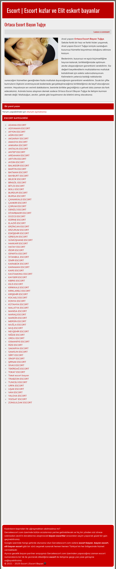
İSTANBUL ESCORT (18, 257)
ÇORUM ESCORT (17, 206)
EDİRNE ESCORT (17, 219)
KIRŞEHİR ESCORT (18, 294)
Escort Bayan (36, 563)
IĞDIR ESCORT (16, 250)
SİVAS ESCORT (16, 365)
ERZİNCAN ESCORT (18, 226)
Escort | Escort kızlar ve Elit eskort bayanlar (53, 10)
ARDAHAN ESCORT (19, 155)
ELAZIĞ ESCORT (17, 223)
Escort (24, 563)
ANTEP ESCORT (16, 152)
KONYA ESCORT (17, 301)
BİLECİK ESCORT (17, 179)
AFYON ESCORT (16, 131)
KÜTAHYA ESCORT (18, 304)
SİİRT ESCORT (15, 355)
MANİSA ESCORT (17, 311)
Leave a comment (101, 32)
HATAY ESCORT (16, 246)
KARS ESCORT (16, 270)
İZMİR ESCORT (16, 260)
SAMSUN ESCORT (18, 351)
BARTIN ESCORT (17, 169)
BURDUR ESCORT (18, 192)
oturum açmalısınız (36, 111)
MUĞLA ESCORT (17, 324)
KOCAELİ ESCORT (17, 297)
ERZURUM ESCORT (18, 229)
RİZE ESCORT (15, 345)
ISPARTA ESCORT (17, 253)
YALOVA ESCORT (17, 395)
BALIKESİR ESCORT (18, 165)
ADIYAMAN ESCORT (19, 128)
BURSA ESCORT (17, 196)
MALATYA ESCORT (18, 307)
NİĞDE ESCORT (16, 334)
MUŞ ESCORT (15, 328)
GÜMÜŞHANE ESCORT (20, 240)
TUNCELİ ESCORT (17, 382)
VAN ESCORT (15, 392)
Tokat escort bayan (18, 375)
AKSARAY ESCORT (18, 138)
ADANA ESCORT (17, 125)
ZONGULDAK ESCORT (20, 402)
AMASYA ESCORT (18, 141)
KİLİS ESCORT (15, 284)
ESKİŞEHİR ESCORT (18, 233)
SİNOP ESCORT (16, 358)
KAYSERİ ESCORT (17, 277)
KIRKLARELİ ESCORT (19, 290)
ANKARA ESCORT (18, 145)
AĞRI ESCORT (15, 135)
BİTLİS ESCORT (16, 185)
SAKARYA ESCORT (18, 348)
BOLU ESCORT (16, 189)
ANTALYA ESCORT (18, 148)
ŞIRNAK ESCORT (17, 361)
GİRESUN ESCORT (18, 236)
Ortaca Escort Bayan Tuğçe (89, 38)
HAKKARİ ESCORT (18, 243)
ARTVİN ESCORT (17, 158)
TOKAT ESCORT (16, 372)
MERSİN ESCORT (17, 321)
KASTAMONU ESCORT (20, 273)
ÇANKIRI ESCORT (17, 202)
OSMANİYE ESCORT (19, 341)
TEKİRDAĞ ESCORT (18, 368)
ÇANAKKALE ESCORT (20, 199)
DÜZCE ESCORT (16, 216)
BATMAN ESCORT (18, 172)
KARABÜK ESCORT (18, 263)
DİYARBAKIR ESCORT (19, 213)
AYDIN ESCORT (16, 162)
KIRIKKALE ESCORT (18, 287)
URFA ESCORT (16, 385)
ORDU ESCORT (16, 338)
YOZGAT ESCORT (17, 399)
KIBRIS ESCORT (16, 280)
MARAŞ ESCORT (17, 314)
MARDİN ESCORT (17, 317)
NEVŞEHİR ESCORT (18, 331)
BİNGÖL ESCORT (17, 182)
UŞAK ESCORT (16, 389)
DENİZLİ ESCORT (17, 209)
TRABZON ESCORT (18, 378)
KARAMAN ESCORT (19, 267)
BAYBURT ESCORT (18, 175)
